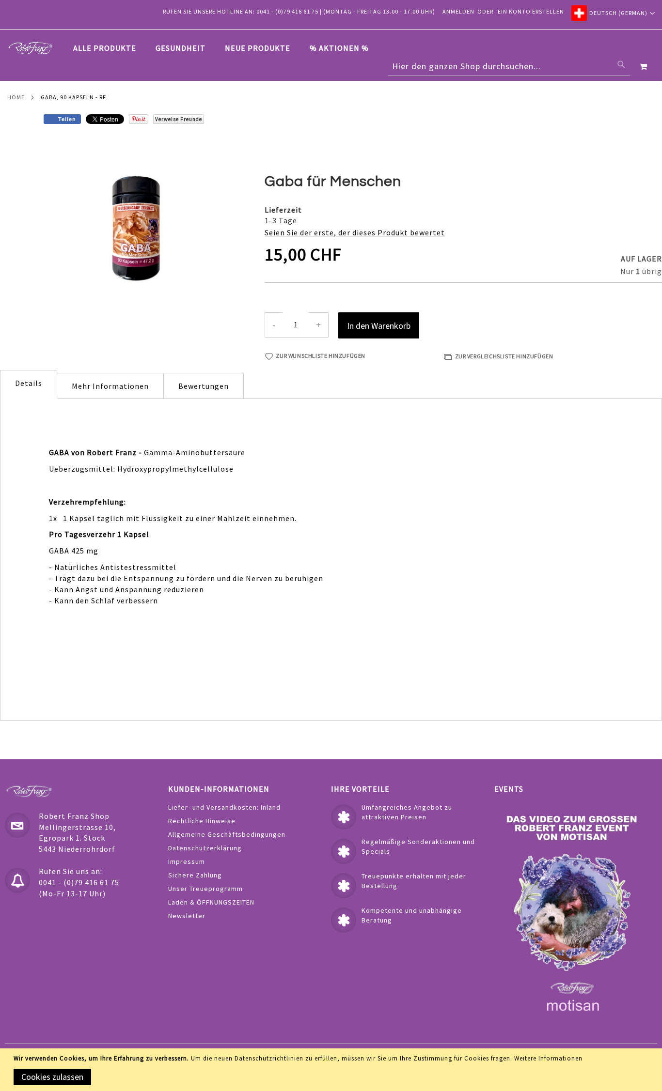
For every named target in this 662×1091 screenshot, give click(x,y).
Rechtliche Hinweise (202, 820)
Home (16, 97)
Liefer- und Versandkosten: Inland (224, 807)
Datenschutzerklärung (205, 848)
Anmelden (458, 11)
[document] (333, 1069)
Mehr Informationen (110, 386)
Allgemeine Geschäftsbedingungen (226, 834)
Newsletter (186, 915)
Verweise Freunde (178, 119)
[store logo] (30, 48)
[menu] (225, 48)
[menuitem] (109, 48)
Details (28, 383)
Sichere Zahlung (195, 875)
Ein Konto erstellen (531, 11)
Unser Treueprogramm (205, 888)
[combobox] (509, 66)
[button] (613, 13)
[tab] (226, 48)
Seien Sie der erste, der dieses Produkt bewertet (355, 232)
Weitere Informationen (548, 1058)
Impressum (186, 861)
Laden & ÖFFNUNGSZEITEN (211, 902)
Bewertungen (203, 386)
